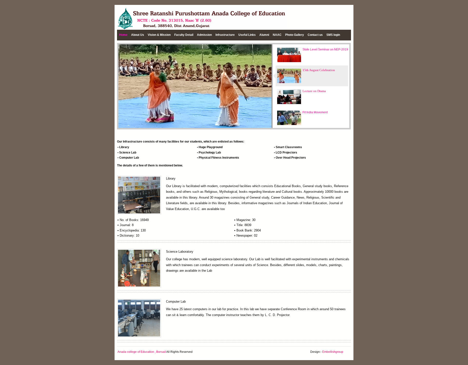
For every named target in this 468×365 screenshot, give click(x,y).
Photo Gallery (294, 35)
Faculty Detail (183, 35)
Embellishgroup (332, 352)
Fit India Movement (315, 112)
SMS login (333, 35)
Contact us (315, 35)
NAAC (277, 35)
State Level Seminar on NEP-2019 (325, 49)
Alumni (264, 35)
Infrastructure (225, 35)
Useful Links (247, 35)
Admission (204, 35)
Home (123, 35)
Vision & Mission (159, 35)
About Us (137, 35)
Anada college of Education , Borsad (141, 352)
